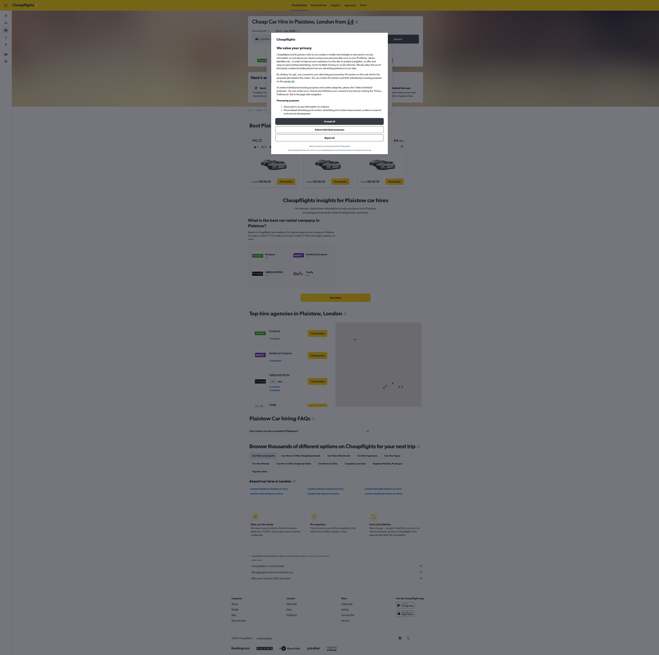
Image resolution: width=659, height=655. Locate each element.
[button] (329, 121)
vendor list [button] (289, 81)
